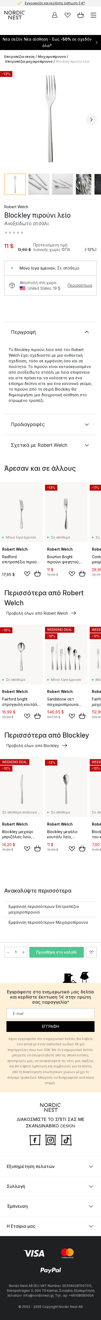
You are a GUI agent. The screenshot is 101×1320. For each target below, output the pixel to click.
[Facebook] (35, 1139)
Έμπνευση (17, 1206)
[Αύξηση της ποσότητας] (23, 952)
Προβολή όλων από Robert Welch (37, 613)
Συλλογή (16, 1186)
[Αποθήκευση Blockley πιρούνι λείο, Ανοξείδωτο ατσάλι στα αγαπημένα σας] (91, 952)
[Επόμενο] (91, 119)
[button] (14, 232)
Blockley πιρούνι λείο (73, 61)
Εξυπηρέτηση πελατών (31, 1166)
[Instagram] (50, 1139)
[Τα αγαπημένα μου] (67, 15)
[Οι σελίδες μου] (54, 15)
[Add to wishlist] (27, 573)
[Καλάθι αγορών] (80, 15)
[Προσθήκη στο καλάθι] (37, 573)
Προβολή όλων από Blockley (32, 745)
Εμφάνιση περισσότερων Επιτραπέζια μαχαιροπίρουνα (44, 909)
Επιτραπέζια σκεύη (19, 57)
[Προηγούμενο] (9, 119)
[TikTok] (66, 1139)
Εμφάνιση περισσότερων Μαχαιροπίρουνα (48, 922)
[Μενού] (93, 15)
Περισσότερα (80, 285)
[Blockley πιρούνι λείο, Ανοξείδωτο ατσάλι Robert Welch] (50, 118)
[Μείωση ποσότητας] (8, 952)
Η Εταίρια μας (21, 1226)
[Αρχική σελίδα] (14, 15)
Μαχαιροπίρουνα (52, 57)
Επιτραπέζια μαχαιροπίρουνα (29, 61)
